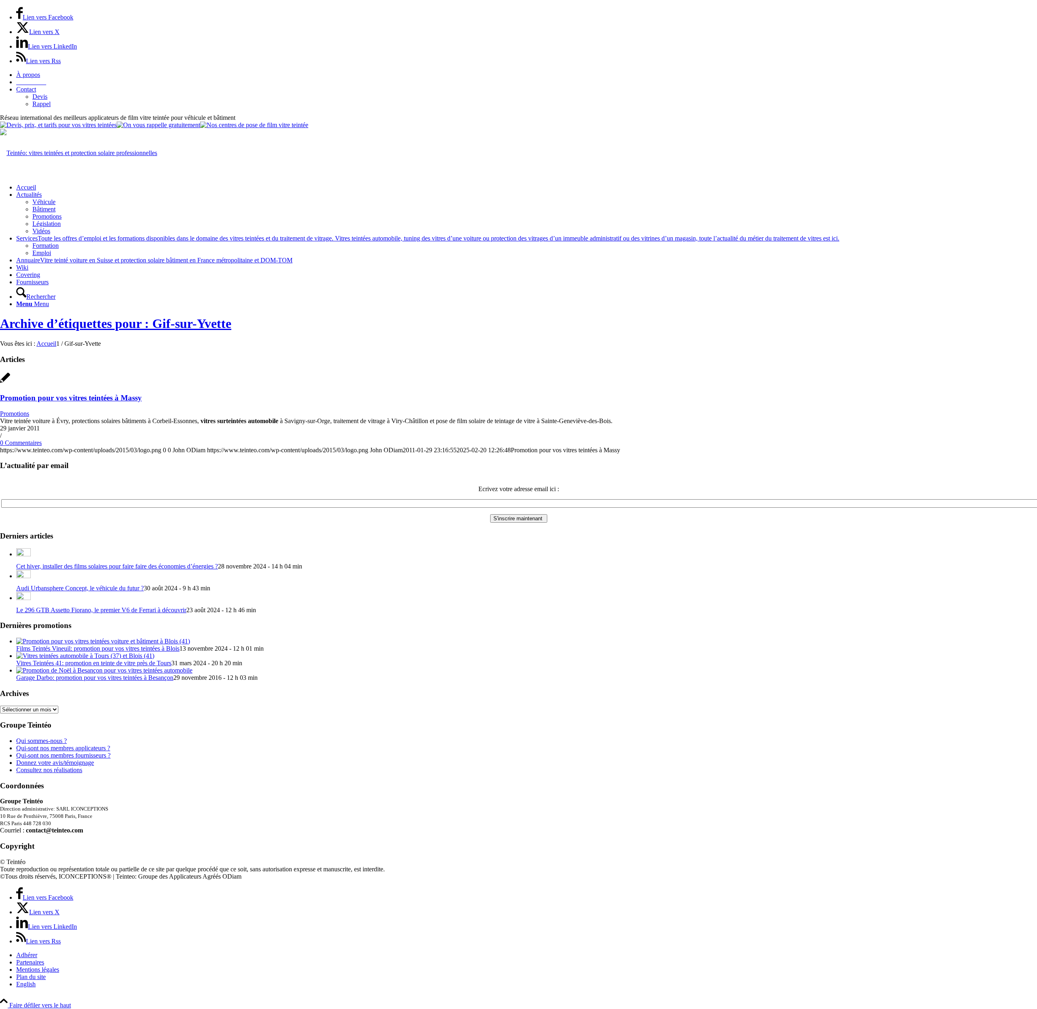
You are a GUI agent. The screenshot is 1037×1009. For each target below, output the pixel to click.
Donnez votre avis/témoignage (55, 762)
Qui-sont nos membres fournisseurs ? (63, 755)
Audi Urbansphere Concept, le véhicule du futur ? (80, 588)
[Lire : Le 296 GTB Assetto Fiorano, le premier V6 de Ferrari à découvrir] (23, 597)
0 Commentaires (21, 442)
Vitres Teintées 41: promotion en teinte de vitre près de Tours (93, 663)
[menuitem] (526, 75)
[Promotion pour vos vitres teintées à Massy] (5, 382)
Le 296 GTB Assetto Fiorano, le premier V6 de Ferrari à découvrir (101, 610)
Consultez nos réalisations (49, 769)
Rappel (41, 103)
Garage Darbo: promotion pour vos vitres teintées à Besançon (94, 677)
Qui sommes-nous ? (41, 740)
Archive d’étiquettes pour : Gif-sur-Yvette (115, 323)
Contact (26, 89)
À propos (28, 74)
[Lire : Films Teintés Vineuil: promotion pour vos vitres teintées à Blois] (103, 641)
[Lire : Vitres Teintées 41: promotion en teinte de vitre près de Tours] (85, 655)
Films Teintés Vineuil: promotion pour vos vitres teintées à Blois (97, 648)
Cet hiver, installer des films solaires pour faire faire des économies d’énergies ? (117, 566)
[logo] (78, 152)
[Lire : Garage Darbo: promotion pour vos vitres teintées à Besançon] (104, 670)
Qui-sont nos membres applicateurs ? (63, 748)
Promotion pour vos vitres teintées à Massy (71, 398)
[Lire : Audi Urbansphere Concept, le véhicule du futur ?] (23, 576)
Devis (39, 96)
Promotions (14, 413)
